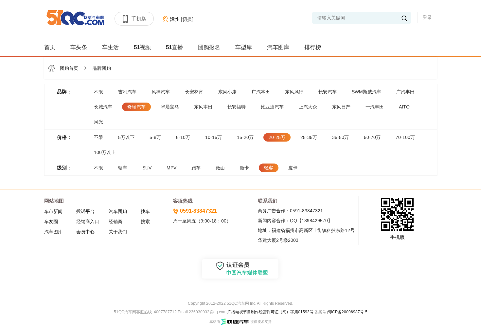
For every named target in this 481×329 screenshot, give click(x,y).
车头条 (78, 47)
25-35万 (308, 137)
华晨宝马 (170, 106)
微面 (220, 167)
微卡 (244, 167)
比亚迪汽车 (272, 106)
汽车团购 (118, 211)
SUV (146, 167)
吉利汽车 (127, 91)
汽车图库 (278, 47)
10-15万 (213, 137)
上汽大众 (308, 106)
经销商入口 (87, 221)
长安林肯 (194, 91)
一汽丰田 (374, 106)
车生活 (110, 47)
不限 (98, 91)
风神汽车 (160, 91)
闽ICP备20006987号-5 (347, 312)
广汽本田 (261, 91)
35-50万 (340, 137)
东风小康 (227, 91)
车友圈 (51, 221)
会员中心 (85, 231)
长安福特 (236, 106)
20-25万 (277, 137)
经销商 (115, 221)
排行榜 (312, 47)
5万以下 (126, 137)
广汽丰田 (405, 91)
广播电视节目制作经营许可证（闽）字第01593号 (270, 312)
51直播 (174, 47)
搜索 (145, 221)
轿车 (122, 167)
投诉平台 (85, 211)
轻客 (268, 167)
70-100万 (405, 137)
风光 (98, 122)
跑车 (196, 167)
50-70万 (372, 137)
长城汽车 (103, 106)
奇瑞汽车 (136, 106)
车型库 (243, 47)
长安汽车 (327, 91)
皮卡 (292, 167)
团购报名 (209, 47)
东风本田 (203, 106)
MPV (171, 167)
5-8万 (155, 137)
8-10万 (183, 137)
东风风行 (294, 91)
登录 (427, 17)
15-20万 (245, 137)
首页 (49, 47)
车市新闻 (53, 211)
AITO (404, 106)
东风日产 (341, 106)
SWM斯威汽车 (366, 91)
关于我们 (118, 231)
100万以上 (105, 152)
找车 (145, 211)
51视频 (142, 47)
